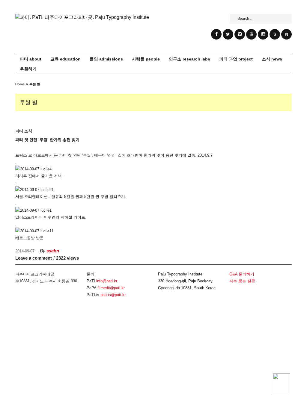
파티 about (30, 59)
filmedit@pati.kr (111, 288)
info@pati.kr (106, 281)
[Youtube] (251, 34)
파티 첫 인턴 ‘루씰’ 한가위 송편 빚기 (47, 139)
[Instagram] (263, 34)
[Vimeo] (239, 34)
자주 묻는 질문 (242, 281)
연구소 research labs (189, 59)
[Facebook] (216, 34)
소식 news (272, 59)
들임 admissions (106, 59)
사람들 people (146, 59)
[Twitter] (228, 34)
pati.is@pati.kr (113, 295)
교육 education (65, 59)
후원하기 (28, 68)
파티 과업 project (236, 59)
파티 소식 (23, 131)
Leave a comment (33, 257)
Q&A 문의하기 (241, 274)
